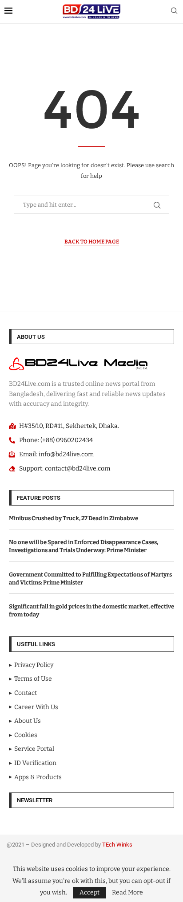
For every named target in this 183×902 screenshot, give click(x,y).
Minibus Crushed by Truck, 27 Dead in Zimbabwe (73, 518)
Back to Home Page (91, 242)
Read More (127, 893)
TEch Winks (117, 844)
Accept (89, 892)
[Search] (174, 11)
